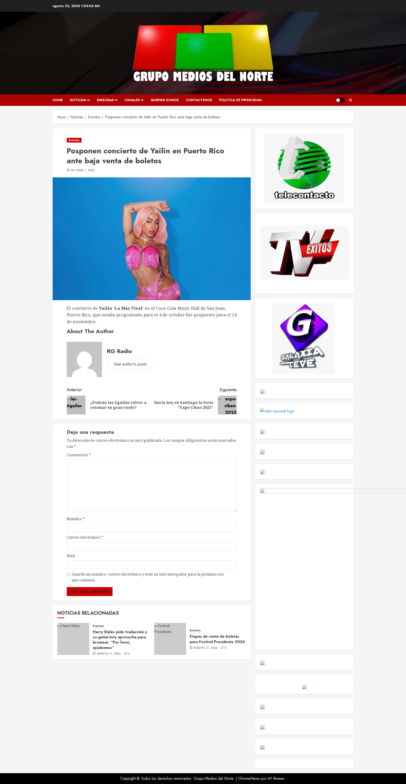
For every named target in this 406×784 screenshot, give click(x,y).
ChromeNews (249, 778)
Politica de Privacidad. (241, 100)
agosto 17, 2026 (109, 654)
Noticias (78, 100)
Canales (132, 100)
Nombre (76, 518)
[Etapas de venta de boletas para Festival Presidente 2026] (170, 639)
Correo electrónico (85, 537)
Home (58, 100)
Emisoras (105, 100)
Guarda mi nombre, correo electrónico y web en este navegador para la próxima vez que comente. (148, 577)
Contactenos (199, 100)
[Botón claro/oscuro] (340, 100)
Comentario (79, 455)
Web (71, 555)
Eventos (74, 140)
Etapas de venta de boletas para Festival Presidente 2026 (217, 639)
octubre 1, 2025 (82, 170)
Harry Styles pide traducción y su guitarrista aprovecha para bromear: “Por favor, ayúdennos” (120, 639)
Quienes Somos (165, 100)
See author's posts (130, 364)
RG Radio (119, 351)
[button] (350, 100)
